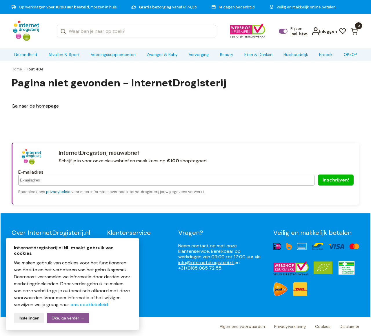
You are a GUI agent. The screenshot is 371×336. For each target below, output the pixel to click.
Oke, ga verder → (68, 318)
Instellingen (29, 318)
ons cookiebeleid (89, 305)
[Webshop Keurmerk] (247, 31)
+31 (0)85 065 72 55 (199, 268)
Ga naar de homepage (35, 106)
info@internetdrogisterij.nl (206, 262)
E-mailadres (30, 172)
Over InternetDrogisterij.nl (51, 232)
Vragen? (190, 232)
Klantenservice (129, 232)
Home (17, 69)
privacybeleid (58, 191)
